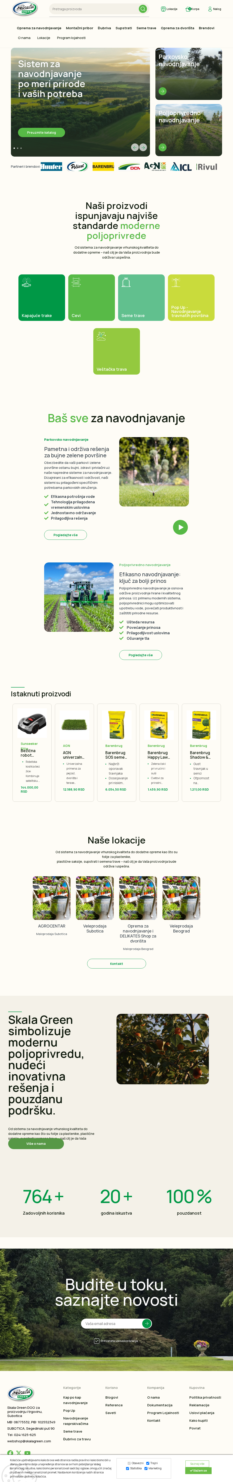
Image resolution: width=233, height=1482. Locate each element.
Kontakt (116, 963)
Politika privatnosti (205, 1397)
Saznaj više (197, 1464)
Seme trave (146, 28)
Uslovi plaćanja (201, 1412)
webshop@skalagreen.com (29, 1441)
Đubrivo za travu (77, 1439)
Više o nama (36, 1143)
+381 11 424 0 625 (181, 898)
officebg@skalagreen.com (181, 915)
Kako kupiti (198, 1420)
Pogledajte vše (65, 535)
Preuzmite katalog (41, 132)
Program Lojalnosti (163, 1412)
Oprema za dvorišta (177, 28)
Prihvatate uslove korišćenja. (120, 1341)
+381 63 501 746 (95, 904)
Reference (114, 1405)
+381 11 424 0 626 (181, 904)
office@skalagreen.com (52, 912)
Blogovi (111, 1397)
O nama (24, 37)
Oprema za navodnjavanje (39, 28)
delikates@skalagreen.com (138, 915)
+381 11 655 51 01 (138, 904)
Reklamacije (199, 1405)
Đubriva (104, 28)
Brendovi (206, 28)
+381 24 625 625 (51, 901)
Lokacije (43, 37)
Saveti (110, 1412)
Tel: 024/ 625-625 (21, 1434)
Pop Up (69, 1410)
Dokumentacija (159, 1405)
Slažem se (200, 1470)
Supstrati (124, 28)
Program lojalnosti (71, 37)
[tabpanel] (80, 102)
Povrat (195, 1428)
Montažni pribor (79, 28)
